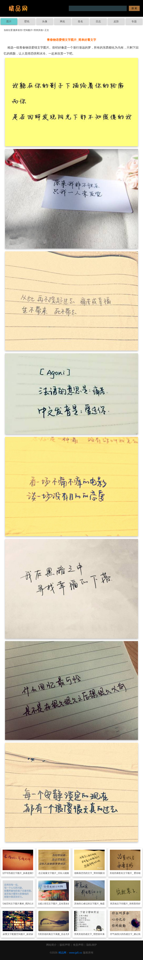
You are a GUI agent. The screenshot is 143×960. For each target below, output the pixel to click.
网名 (62, 21)
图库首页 (17, 30)
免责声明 (78, 944)
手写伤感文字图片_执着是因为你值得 (22, 873)
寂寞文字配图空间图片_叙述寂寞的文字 (22, 934)
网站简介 (51, 944)
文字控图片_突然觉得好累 (130, 903)
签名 (80, 21)
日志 (98, 21)
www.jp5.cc (75, 952)
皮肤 (116, 21)
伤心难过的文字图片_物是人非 (94, 903)
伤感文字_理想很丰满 (93, 934)
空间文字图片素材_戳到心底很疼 (22, 903)
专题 (134, 21)
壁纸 (26, 21)
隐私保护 (91, 944)
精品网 (62, 952)
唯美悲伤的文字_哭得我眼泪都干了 (94, 873)
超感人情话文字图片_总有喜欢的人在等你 (58, 903)
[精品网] (18, 8)
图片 (9, 21)
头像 (44, 21)
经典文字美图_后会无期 (58, 934)
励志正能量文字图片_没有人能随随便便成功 (58, 873)
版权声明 (65, 944)
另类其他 (38, 30)
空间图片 (27, 30)
